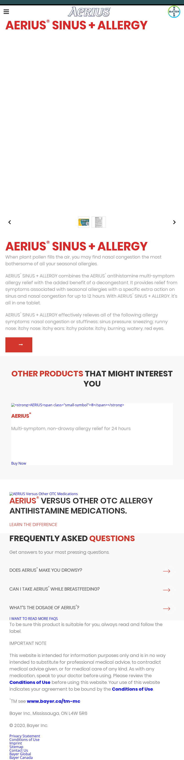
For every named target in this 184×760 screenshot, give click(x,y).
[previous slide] (10, 222)
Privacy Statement (24, 736)
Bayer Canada (21, 757)
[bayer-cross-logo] (174, 11)
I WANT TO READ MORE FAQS (33, 618)
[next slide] (174, 222)
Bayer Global (20, 753)
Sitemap (16, 746)
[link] (92, 434)
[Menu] (6, 11)
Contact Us (18, 750)
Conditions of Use (29, 682)
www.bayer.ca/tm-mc (53, 701)
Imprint (15, 743)
